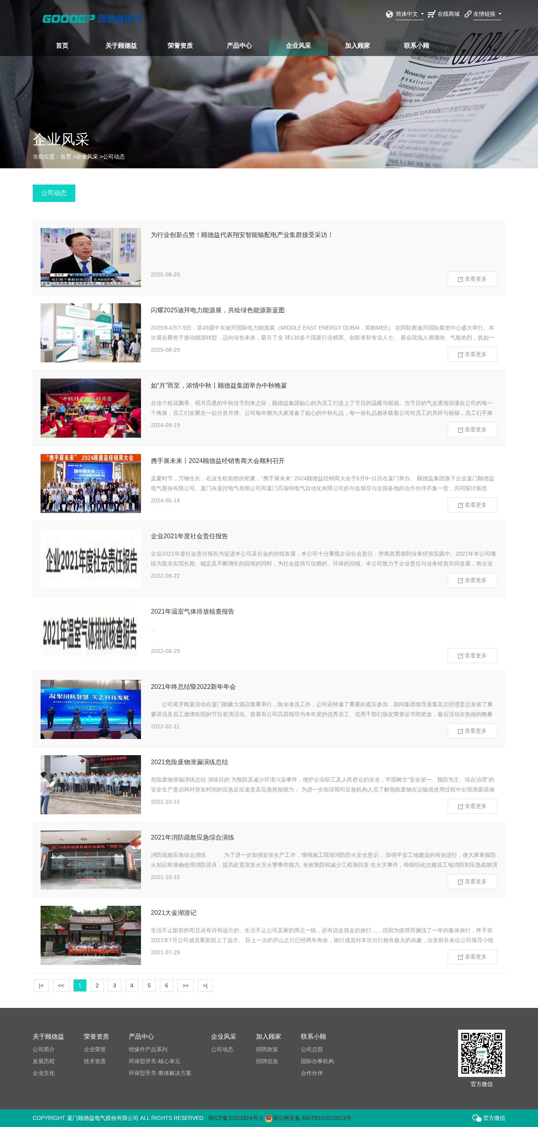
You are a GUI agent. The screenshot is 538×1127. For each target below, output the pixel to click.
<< (61, 985)
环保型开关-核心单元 (154, 1061)
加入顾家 (357, 45)
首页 (62, 45)
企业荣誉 (95, 1049)
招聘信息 (267, 1061)
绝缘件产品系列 (148, 1049)
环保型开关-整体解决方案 (160, 1073)
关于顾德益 (121, 45)
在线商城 (449, 14)
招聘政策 (267, 1049)
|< (41, 985)
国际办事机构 (317, 1061)
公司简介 (44, 1049)
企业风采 (298, 45)
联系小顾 (416, 45)
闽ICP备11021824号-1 (235, 1118)
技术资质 (95, 1061)
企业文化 (44, 1073)
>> (185, 985)
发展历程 (44, 1061)
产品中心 (239, 45)
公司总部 (312, 1049)
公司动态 (114, 156)
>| (205, 985)
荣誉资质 (180, 45)
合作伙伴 (312, 1073)
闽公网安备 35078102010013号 (312, 1118)
